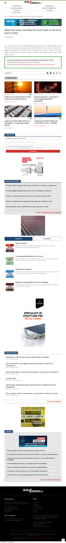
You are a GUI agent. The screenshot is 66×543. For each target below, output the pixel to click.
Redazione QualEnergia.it (40, 104)
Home (6, 16)
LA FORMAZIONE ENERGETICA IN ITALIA (29, 256)
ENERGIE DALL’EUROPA (23, 269)
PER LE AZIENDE (10, 516)
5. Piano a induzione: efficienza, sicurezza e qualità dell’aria (27, 467)
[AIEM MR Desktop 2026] (33, 225)
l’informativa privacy (25, 147)
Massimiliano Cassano (10, 101)
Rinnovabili (35, 504)
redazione (35, 535)
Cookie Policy (39, 538)
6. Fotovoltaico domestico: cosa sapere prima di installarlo (27, 463)
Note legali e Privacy (29, 538)
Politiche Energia (37, 506)
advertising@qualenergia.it (15, 520)
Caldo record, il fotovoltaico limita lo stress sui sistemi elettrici (18, 98)
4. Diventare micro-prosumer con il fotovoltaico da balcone (27, 471)
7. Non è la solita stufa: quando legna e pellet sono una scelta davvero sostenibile (31, 459)
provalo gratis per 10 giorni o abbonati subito (39, 64)
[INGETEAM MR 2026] (33, 166)
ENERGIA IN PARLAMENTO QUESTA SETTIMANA (31, 282)
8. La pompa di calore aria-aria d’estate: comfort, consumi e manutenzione (32, 454)
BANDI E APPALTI (21, 243)
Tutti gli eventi (54, 401)
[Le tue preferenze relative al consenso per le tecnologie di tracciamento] (63, 540)
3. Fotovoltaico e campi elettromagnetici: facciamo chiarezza (27, 475)
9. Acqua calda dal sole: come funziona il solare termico (26, 450)
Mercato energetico (38, 508)
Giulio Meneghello (9, 128)
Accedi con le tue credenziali (30, 62)
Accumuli (35, 510)
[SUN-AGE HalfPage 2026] (33, 322)
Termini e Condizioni (48, 538)
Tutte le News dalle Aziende (48, 213)
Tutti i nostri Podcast (50, 480)
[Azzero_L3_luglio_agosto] (33, 22)
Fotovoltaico (36, 502)
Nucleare (49, 10)
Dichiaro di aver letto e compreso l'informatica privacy (21, 146)
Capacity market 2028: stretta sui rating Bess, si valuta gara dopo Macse (17, 123)
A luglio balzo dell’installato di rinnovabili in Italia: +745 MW (46, 122)
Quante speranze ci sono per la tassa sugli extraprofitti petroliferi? (46, 99)
